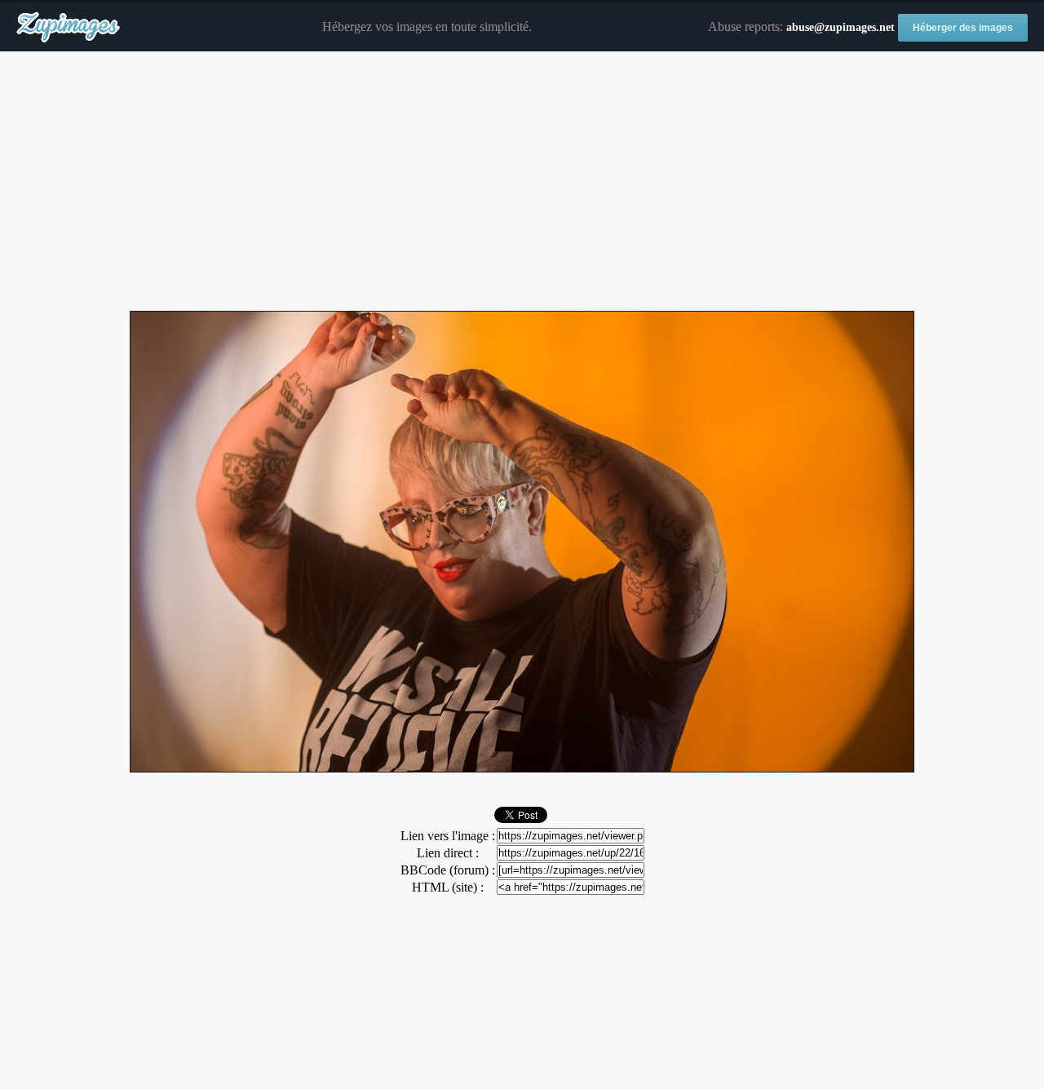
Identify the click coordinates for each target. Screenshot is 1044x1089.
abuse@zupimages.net (840, 27)
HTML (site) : (448, 887)
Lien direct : (448, 853)
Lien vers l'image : (447, 836)
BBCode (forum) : (447, 870)
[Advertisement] (522, 182)
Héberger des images (963, 27)
